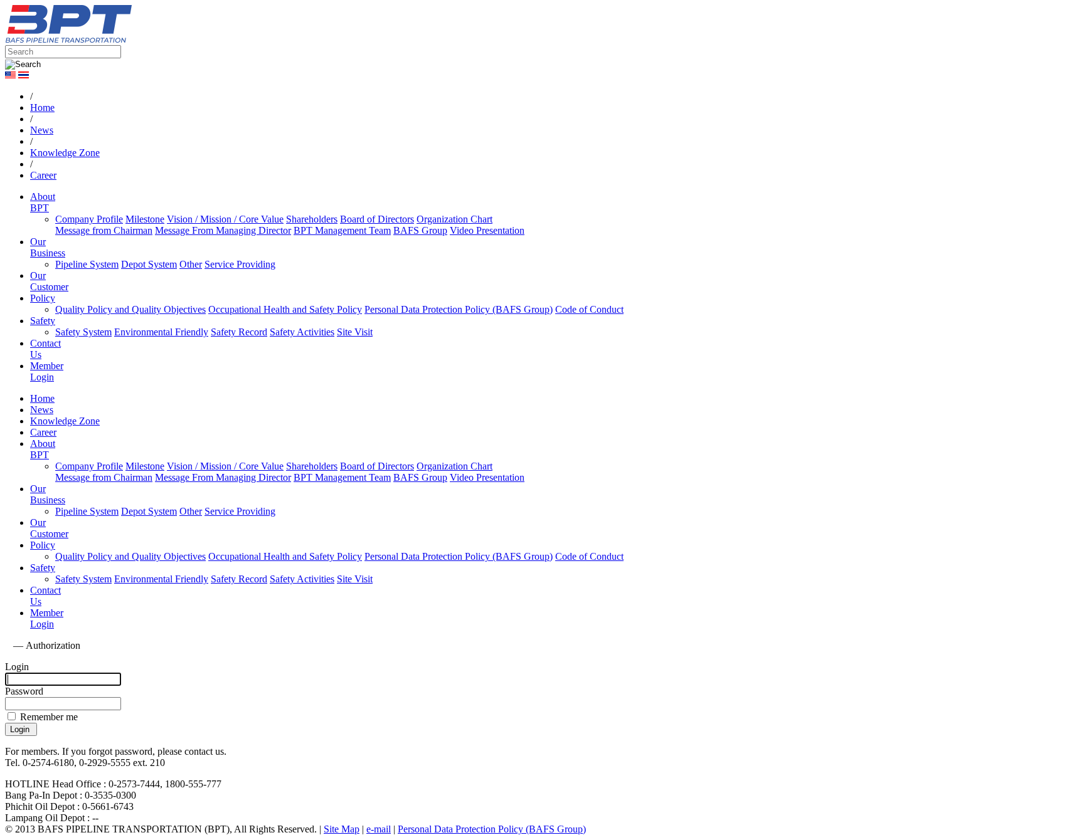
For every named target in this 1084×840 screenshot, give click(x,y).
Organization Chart (454, 219)
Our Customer (49, 281)
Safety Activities (302, 332)
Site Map (341, 829)
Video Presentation (487, 230)
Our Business (47, 247)
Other (190, 264)
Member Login (46, 371)
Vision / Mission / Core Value (225, 219)
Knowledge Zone (65, 421)
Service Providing (240, 264)
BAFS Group (420, 230)
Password (24, 691)
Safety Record (239, 332)
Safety (42, 320)
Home (42, 398)
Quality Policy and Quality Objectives (130, 309)
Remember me (48, 716)
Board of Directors (377, 219)
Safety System (83, 332)
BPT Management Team (342, 230)
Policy (42, 298)
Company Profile (89, 219)
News (41, 409)
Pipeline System (87, 264)
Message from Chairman (103, 230)
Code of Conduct (589, 309)
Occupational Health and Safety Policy (285, 309)
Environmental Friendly (161, 332)
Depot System (149, 264)
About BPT (42, 202)
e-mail (378, 829)
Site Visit (355, 332)
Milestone (144, 219)
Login (17, 666)
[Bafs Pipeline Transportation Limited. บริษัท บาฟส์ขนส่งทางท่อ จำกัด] (136, 39)
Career (43, 432)
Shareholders (311, 219)
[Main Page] (8, 645)
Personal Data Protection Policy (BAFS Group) (458, 309)
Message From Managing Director (223, 230)
